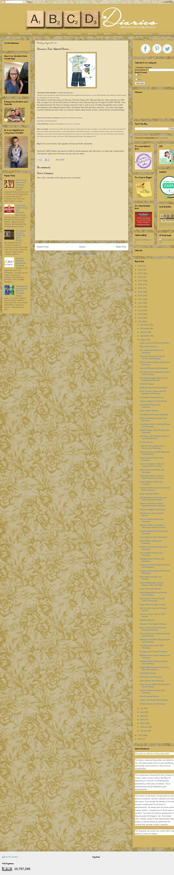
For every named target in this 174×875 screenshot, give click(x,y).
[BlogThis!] (40, 159)
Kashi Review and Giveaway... (152, 681)
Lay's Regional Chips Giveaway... (154, 537)
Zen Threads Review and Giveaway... (21, 182)
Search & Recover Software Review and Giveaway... (155, 634)
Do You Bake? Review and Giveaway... (151, 554)
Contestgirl (163, 138)
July (142, 708)
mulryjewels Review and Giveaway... (150, 406)
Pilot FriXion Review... (149, 346)
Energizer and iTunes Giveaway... (154, 651)
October (144, 332)
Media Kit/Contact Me (142, 34)
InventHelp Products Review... (152, 397)
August (143, 340)
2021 (140, 284)
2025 (140, 270)
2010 (140, 735)
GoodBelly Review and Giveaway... (155, 414)
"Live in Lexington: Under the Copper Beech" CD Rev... (152, 465)
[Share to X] (43, 159)
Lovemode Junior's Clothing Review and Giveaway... (155, 425)
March (143, 723)
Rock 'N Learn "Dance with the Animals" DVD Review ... (153, 392)
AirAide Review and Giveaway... (153, 704)
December (145, 325)
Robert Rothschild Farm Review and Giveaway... (153, 593)
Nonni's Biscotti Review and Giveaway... (151, 459)
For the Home (55, 34)
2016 (140, 303)
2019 (140, 292)
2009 (140, 739)
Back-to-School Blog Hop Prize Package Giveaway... (153, 628)
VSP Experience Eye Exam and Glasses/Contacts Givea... (153, 498)
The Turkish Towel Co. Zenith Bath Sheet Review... (21, 235)
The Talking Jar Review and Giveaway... (151, 351)
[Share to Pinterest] (48, 159)
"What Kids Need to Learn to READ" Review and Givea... (152, 477)
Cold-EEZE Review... (148, 673)
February (144, 727)
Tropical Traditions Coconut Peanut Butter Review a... (155, 489)
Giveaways (92, 34)
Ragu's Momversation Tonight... (153, 604)
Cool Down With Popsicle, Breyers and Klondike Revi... (154, 437)
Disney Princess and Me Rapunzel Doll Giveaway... (154, 453)
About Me (121, 34)
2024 (140, 273)
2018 (140, 295)
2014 (140, 310)
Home (10, 34)
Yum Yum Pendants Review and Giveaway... (21, 261)
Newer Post (42, 247)
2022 (140, 281)
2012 (140, 318)
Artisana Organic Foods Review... (154, 401)
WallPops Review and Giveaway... (154, 387)
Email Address (141, 70)
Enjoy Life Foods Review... (151, 589)
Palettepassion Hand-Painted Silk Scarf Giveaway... (22, 289)
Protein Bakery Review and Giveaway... (151, 483)
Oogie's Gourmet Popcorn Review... (155, 343)
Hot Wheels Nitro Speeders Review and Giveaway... (155, 373)
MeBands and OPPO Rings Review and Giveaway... (155, 640)
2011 (140, 321)
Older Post (121, 247)
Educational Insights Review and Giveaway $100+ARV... (153, 379)
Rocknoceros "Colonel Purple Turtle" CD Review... (152, 599)
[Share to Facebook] (46, 159)
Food (40, 34)
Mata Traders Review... (149, 411)
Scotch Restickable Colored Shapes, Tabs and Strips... (152, 584)
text (139, 80)
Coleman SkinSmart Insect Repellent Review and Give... (153, 504)
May (142, 716)
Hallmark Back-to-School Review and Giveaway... (154, 662)
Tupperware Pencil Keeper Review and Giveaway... (154, 566)
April (142, 719)
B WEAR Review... (147, 384)
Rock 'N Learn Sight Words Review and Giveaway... (155, 685)
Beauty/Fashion (74, 34)
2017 (140, 299)
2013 (140, 314)
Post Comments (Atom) (87, 254)
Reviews (107, 34)
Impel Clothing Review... (150, 494)
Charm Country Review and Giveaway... (151, 520)
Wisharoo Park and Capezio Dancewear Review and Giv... (153, 526)
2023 (140, 277)
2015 (140, 307)
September (145, 336)
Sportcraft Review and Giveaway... (154, 368)
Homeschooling (25, 34)
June (142, 712)
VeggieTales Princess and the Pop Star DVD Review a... (154, 668)
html (139, 75)
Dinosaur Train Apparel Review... (154, 624)
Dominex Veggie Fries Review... (153, 509)
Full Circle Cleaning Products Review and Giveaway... (152, 357)
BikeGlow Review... (148, 620)
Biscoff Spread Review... (150, 696)
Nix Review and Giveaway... (151, 677)
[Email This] (38, 159)
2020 (140, 288)
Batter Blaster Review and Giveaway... (151, 542)
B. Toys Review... (147, 442)
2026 (140, 266)
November (145, 328)
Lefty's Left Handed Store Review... (155, 700)
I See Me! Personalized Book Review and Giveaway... (152, 447)
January (144, 731)
